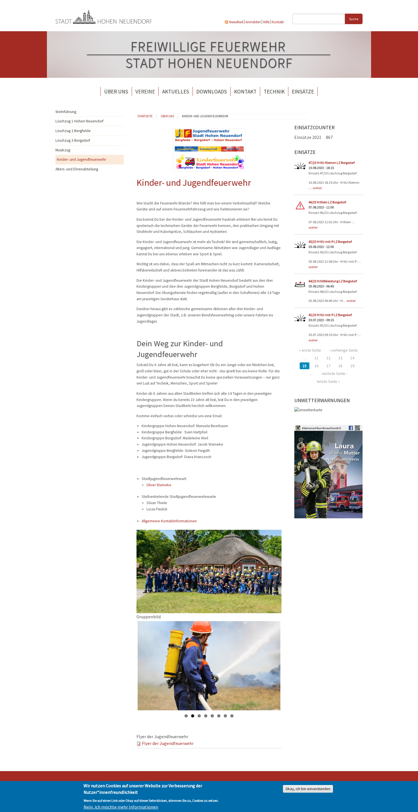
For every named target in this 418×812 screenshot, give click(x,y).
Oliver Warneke (158, 485)
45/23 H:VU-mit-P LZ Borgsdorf (330, 241)
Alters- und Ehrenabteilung (76, 169)
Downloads (211, 91)
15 (305, 365)
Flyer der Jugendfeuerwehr (168, 743)
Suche (353, 19)
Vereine (145, 91)
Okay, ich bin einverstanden (307, 788)
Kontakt (278, 22)
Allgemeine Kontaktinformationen (169, 521)
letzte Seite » (328, 381)
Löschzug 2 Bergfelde (73, 130)
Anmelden (253, 22)
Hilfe (266, 22)
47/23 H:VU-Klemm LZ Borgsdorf (332, 162)
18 (340, 365)
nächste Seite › (334, 373)
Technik (274, 91)
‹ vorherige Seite (343, 350)
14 (352, 357)
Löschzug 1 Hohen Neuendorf (79, 121)
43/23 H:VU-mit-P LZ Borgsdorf (330, 315)
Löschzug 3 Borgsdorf (72, 140)
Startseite (145, 116)
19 (352, 365)
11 (316, 357)
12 (328, 357)
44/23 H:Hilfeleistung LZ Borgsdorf (333, 281)
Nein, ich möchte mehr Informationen (121, 807)
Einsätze (303, 91)
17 (328, 365)
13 (340, 357)
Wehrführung (65, 111)
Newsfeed (236, 22)
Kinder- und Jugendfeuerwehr (81, 159)
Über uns (116, 91)
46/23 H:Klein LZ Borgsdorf (327, 202)
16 (316, 365)
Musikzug (62, 150)
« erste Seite (310, 350)
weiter (317, 188)
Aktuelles (175, 91)
